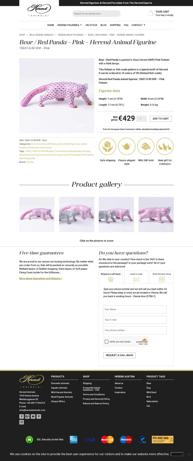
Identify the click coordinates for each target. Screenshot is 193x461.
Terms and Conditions (94, 394)
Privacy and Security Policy (96, 399)
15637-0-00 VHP (40, 151)
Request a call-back (111, 274)
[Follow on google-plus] (27, 416)
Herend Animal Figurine (31, 155)
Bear (51, 151)
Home (50, 25)
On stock (91, 25)
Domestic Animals (60, 383)
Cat (148, 406)
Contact (137, 25)
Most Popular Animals (62, 397)
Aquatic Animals (59, 388)
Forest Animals (38, 144)
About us (119, 383)
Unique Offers (58, 401)
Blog (104, 25)
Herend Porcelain (71, 155)
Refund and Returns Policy (96, 403)
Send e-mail (136, 274)
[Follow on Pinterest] (38, 416)
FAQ (126, 25)
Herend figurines (68, 25)
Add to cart (161, 118)
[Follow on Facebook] (21, 416)
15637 (28, 151)
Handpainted (75, 151)
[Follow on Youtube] (33, 416)
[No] (189, 454)
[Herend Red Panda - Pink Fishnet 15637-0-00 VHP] (56, 132)
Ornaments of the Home (40, 147)
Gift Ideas (52, 144)
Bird (149, 397)
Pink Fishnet (87, 155)
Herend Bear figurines (71, 34)
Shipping (115, 25)
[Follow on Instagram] (21, 422)
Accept (177, 454)
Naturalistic (152, 401)
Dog (149, 388)
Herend (86, 151)
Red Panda (24, 158)
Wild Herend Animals (41, 34)
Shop (22, 34)
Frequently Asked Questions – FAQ (91, 389)
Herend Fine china (53, 155)
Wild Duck (151, 392)
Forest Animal (61, 151)
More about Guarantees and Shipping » (40, 278)
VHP (33, 158)
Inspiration (120, 392)
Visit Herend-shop (162, 274)
